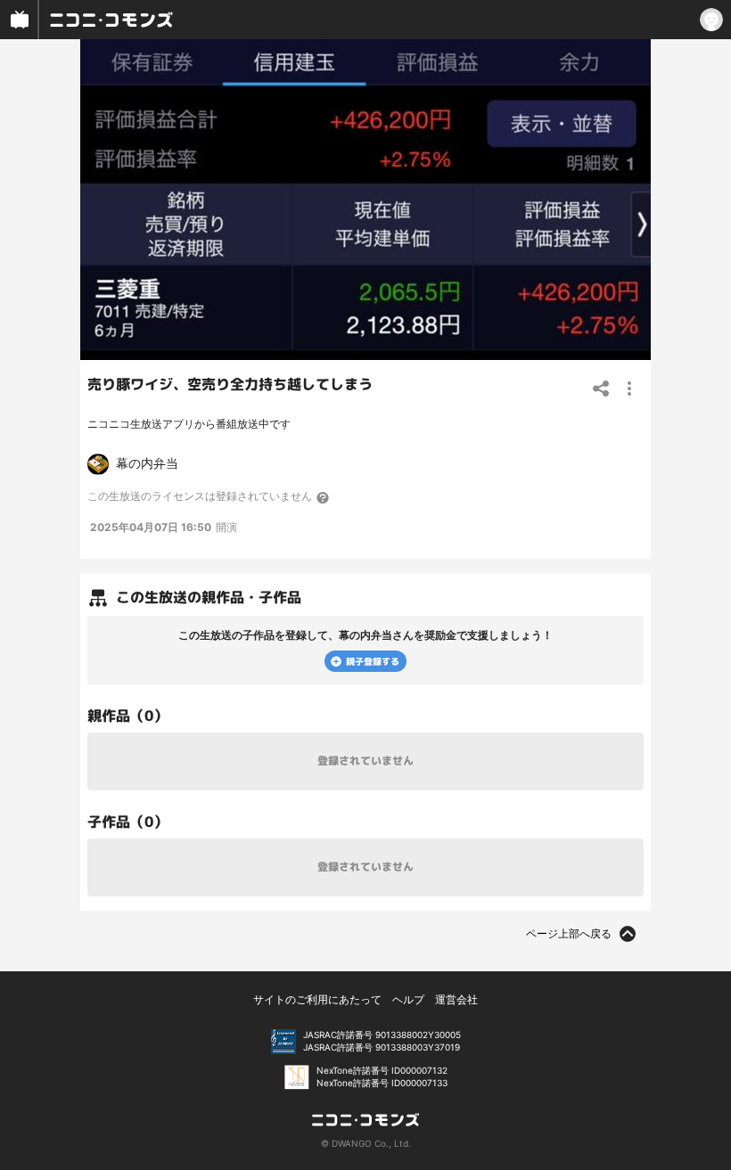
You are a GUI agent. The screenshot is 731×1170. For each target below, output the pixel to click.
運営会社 (456, 999)
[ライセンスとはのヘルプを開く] (324, 497)
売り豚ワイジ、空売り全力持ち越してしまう (230, 384)
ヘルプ (408, 999)
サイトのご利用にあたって (317, 999)
